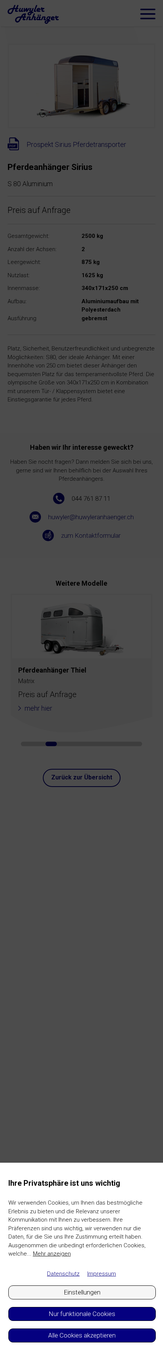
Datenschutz (63, 1273)
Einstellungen (82, 1292)
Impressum (101, 1273)
